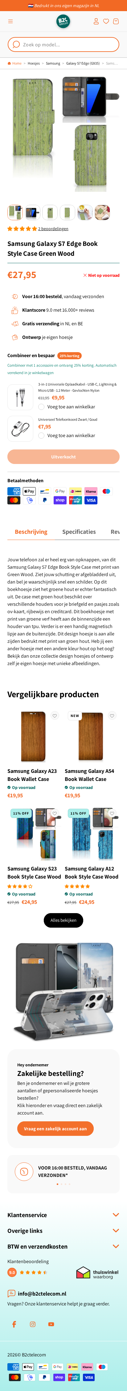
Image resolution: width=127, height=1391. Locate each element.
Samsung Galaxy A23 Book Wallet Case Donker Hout (32, 778)
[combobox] (63, 44)
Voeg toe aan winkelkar (71, 406)
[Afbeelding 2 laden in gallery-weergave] (32, 212)
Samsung (53, 63)
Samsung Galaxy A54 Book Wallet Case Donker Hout (89, 778)
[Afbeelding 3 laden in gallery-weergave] (50, 212)
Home (17, 63)
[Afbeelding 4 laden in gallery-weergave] (67, 212)
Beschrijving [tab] (31, 532)
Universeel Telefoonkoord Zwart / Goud (67, 419)
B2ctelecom (34, 1354)
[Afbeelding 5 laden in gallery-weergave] (85, 212)
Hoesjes (34, 63)
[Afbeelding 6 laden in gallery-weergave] (102, 212)
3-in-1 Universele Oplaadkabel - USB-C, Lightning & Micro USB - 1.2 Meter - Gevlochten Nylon (77, 387)
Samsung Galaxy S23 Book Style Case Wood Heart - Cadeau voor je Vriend (34, 880)
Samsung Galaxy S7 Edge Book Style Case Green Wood (113, 63)
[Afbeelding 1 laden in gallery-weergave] (15, 212)
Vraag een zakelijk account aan (55, 1128)
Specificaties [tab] (79, 532)
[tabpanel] (63, 611)
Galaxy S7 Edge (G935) (83, 63)
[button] (10, 21)
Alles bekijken (63, 920)
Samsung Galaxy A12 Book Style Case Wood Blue (91, 876)
